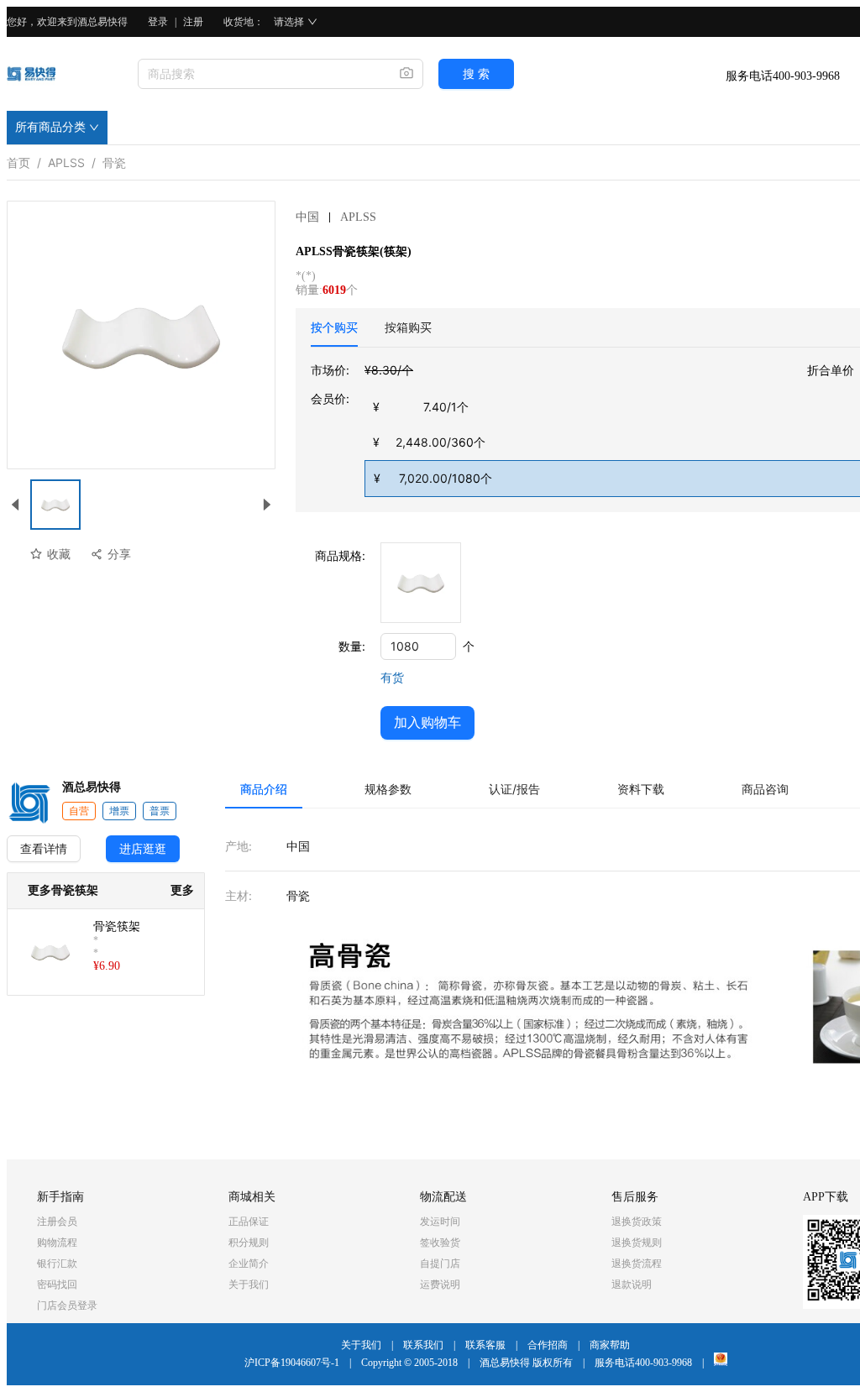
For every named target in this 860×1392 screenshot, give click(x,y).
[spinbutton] (418, 646)
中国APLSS (336, 217)
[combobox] (262, 74)
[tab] (334, 327)
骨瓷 (114, 159)
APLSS (66, 159)
